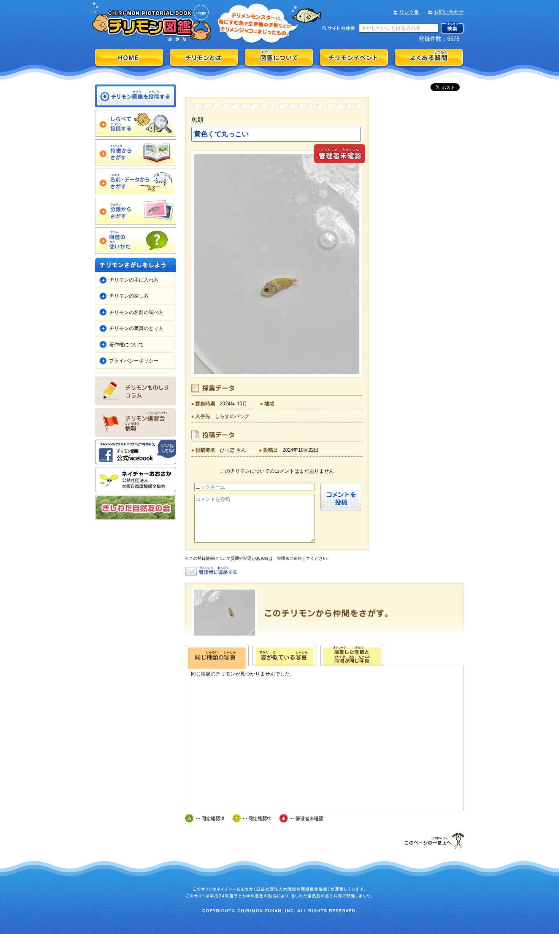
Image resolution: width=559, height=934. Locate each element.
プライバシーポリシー (134, 360)
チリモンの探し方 (129, 296)
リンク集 (409, 12)
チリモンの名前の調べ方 (136, 312)
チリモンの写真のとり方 (136, 328)
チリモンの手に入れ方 (134, 280)
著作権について (126, 344)
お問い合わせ (449, 12)
